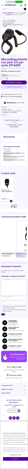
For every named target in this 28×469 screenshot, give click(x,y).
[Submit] (25, 9)
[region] (14, 445)
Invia (3, 314)
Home (4, 20)
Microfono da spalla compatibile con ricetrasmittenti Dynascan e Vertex (7, 190)
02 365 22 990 (15, 367)
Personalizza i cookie (15, 454)
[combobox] (14, 9)
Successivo (15, 206)
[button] (6, 385)
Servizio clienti (15, 375)
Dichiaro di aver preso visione (14, 306)
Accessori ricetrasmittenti (9, 21)
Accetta (15, 459)
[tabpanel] (7, 190)
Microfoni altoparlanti (8, 23)
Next (27, 15)
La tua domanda (6, 279)
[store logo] (10, 5)
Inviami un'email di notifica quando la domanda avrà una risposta (14, 310)
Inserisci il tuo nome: (6, 296)
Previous (0, 15)
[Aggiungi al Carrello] (11, 201)
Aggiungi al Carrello (15, 82)
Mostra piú (19, 96)
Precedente (12, 206)
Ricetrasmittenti (11, 20)
